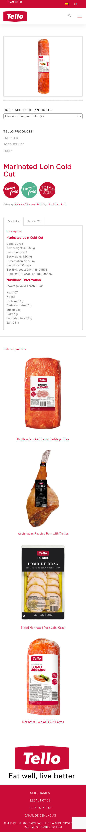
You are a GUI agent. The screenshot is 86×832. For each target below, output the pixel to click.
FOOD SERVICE (13, 144)
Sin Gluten (54, 204)
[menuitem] (14, 4)
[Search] (69, 16)
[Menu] (79, 16)
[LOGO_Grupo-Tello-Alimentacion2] (35, 16)
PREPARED (10, 138)
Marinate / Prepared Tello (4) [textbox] (41, 116)
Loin (63, 204)
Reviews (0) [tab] (34, 221)
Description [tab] (14, 221)
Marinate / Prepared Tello (28, 204)
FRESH (7, 151)
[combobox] (43, 116)
